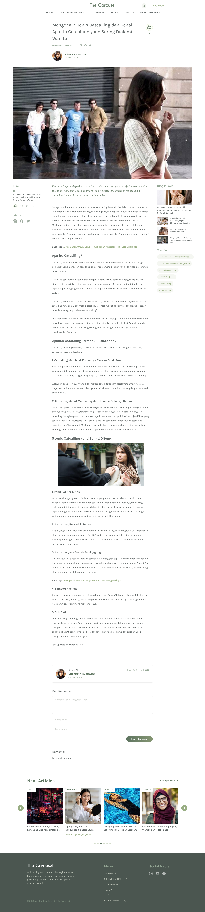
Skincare (71, 790)
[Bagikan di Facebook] (85, 45)
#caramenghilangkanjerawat (41, 834)
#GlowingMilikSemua (73, 12)
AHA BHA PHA (35, 790)
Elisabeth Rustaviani (76, 54)
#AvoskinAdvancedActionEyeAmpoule (175, 257)
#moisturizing (165, 283)
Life (14, 191)
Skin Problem (97, 12)
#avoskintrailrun (150, 834)
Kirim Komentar (139, 739)
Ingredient (50, 12)
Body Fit (147, 790)
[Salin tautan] (81, 45)
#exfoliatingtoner (166, 277)
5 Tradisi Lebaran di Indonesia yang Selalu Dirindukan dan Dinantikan (180, 220)
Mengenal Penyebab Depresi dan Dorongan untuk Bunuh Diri (181, 240)
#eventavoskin (166, 834)
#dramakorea (165, 290)
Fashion (109, 790)
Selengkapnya (167, 781)
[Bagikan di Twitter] (90, 45)
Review (114, 12)
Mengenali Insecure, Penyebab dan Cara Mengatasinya (92, 580)
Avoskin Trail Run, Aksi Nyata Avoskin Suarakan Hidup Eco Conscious (157, 829)
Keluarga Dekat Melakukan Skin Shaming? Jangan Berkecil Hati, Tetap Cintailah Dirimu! (174, 210)
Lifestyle (129, 12)
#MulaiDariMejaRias (150, 12)
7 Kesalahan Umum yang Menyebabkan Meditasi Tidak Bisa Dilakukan (101, 246)
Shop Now (158, 5)
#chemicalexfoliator (167, 270)
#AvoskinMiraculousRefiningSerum (174, 263)
